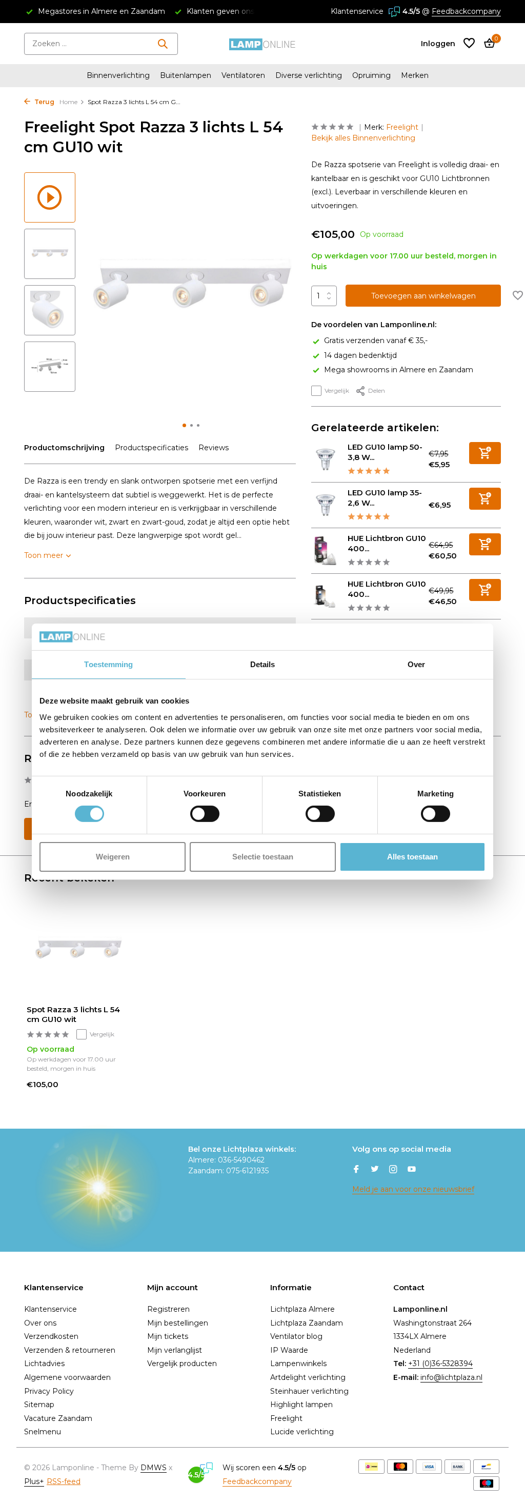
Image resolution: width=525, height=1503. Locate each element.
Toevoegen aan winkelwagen (423, 295)
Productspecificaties (151, 447)
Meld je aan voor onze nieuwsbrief (413, 1189)
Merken (415, 75)
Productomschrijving (64, 447)
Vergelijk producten (182, 1363)
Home (68, 102)
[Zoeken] (162, 43)
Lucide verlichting (302, 1431)
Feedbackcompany (466, 11)
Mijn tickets (167, 1336)
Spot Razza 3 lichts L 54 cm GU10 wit (73, 1015)
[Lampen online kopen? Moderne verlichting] (262, 43)
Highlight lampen (301, 1404)
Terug (43, 102)
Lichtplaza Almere (302, 1309)
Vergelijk (337, 390)
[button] (184, 425)
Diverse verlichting (308, 75)
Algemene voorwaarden (67, 1377)
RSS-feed (63, 1481)
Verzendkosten (51, 1336)
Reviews (213, 447)
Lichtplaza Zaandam (306, 1323)
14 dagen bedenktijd (360, 355)
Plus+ (34, 1481)
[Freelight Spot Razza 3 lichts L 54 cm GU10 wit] (78, 951)
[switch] (204, 814)
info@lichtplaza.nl (451, 1377)
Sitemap (39, 1404)
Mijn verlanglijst (174, 1350)
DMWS (153, 1467)
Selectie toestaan (262, 856)
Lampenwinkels (298, 1363)
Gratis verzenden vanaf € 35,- (376, 340)
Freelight (402, 127)
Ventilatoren (243, 75)
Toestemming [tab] (108, 664)
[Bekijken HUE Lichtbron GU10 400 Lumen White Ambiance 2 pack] (325, 596)
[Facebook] (356, 1170)
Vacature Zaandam (58, 1418)
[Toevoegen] (485, 453)
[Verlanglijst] (469, 43)
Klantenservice (357, 11)
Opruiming (371, 75)
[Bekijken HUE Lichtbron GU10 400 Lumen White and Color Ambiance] (325, 550)
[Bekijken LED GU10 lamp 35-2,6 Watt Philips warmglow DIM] (325, 505)
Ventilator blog (296, 1336)
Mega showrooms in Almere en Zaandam (398, 369)
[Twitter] (375, 1170)
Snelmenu (42, 1431)
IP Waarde (289, 1350)
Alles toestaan (412, 856)
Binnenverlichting (118, 75)
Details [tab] (262, 664)
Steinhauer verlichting (309, 1391)
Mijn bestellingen (177, 1323)
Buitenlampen (185, 75)
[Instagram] (393, 1170)
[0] (487, 43)
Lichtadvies (44, 1363)
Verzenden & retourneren (69, 1350)
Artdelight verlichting (308, 1377)
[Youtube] (412, 1170)
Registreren (168, 1309)
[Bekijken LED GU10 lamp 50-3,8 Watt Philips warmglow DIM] (325, 459)
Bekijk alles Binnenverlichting (363, 138)
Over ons (40, 1323)
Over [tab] (416, 664)
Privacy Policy (49, 1391)
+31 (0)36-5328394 (440, 1363)
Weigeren (113, 856)
